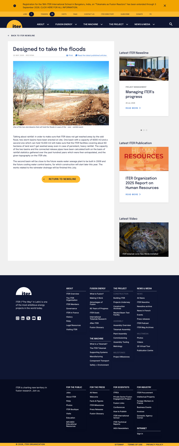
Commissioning (120, 338)
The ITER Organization (71, 299)
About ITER (71, 397)
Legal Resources (73, 325)
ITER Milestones (97, 405)
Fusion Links (118, 403)
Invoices (140, 412)
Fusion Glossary (97, 327)
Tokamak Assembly (122, 330)
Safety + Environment (99, 365)
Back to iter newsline (23, 36)
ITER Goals (94, 313)
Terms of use (135, 445)
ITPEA (116, 393)
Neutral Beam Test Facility (121, 314)
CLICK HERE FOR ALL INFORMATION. (59, 7)
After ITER (94, 323)
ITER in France (72, 313)
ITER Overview (72, 294)
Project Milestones (121, 357)
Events (140, 315)
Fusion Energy (63, 24)
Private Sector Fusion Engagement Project (122, 398)
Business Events (144, 407)
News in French (144, 311)
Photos (140, 338)
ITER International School (121, 417)
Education (70, 418)
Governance (71, 309)
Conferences (119, 407)
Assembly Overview (122, 325)
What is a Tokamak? (98, 344)
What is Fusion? (97, 294)
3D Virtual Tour (143, 346)
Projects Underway (121, 302)
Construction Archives (119, 307)
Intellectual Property (146, 397)
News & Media (142, 24)
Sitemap (119, 445)
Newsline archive (144, 306)
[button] (174, 22)
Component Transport (99, 361)
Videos (140, 342)
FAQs (68, 321)
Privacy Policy (154, 445)
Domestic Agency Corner (145, 417)
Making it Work (96, 298)
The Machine (90, 24)
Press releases (143, 319)
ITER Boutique (72, 409)
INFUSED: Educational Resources (71, 424)
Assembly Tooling (121, 342)
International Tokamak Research (98, 318)
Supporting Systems (99, 352)
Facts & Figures (96, 401)
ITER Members (72, 304)
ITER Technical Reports (119, 423)
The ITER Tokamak (98, 348)
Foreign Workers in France (145, 402)
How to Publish (120, 412)
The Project (116, 24)
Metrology (117, 346)
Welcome (94, 397)
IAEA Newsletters (121, 428)
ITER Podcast (143, 323)
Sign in (140, 434)
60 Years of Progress (99, 309)
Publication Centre (145, 351)
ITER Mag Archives (145, 327)
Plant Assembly (120, 334)
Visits (68, 414)
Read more (132, 108)
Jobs (68, 393)
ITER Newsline (143, 302)
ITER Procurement (145, 393)
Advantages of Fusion (96, 303)
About (40, 24)
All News (141, 298)
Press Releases (96, 409)
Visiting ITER (71, 330)
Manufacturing (96, 357)
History (69, 317)
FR (150, 14)
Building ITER (119, 298)
